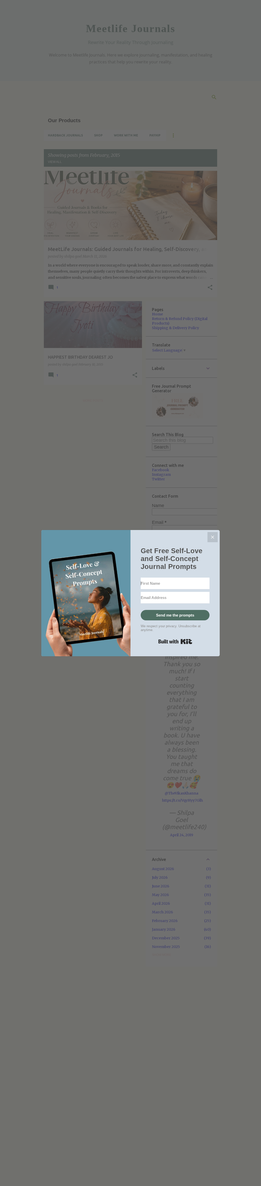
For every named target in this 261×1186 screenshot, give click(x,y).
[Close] (212, 537)
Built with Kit (175, 641)
